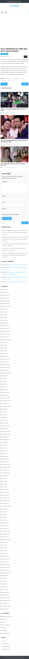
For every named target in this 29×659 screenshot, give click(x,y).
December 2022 (6, 331)
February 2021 (5, 392)
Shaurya (3, 80)
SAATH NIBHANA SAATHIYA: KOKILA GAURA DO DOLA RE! (13, 164)
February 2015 (5, 592)
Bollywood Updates (7, 616)
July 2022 (4, 345)
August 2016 (5, 542)
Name (4, 196)
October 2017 (5, 503)
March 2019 (5, 456)
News (3, 622)
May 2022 (4, 350)
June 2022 (4, 348)
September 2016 (6, 539)
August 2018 (5, 475)
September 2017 (6, 506)
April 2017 (4, 520)
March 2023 (5, 323)
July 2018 (4, 478)
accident (8, 78)
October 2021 (5, 370)
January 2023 (5, 328)
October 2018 (5, 470)
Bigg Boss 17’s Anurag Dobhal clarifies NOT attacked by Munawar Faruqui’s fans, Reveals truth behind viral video (15, 239)
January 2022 (5, 362)
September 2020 (6, 406)
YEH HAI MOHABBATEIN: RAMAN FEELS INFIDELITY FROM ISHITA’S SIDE (14, 141)
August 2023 (5, 309)
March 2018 (5, 489)
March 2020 (5, 423)
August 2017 (5, 509)
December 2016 (6, 531)
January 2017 (5, 528)
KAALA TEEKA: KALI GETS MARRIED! (16, 281)
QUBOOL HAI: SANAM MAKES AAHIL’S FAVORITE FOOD (13, 109)
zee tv (13, 80)
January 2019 (5, 462)
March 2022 (5, 356)
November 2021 (6, 367)
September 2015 (6, 573)
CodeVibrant (22, 657)
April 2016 (4, 553)
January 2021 (5, 395)
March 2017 (5, 523)
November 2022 (6, 334)
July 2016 (4, 545)
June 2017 (4, 514)
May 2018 (4, 484)
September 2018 (6, 473)
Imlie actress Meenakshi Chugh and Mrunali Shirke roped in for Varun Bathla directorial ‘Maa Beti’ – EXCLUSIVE (15, 255)
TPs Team (13, 144)
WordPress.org (6, 649)
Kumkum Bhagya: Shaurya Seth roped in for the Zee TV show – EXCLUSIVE (15, 244)
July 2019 (4, 445)
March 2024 (5, 292)
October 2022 (5, 337)
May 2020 (4, 417)
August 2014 (5, 609)
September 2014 (6, 606)
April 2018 (4, 486)
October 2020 (5, 403)
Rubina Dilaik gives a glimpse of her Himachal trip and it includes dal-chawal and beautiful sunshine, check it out (15, 232)
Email (4, 202)
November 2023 (6, 303)
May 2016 (4, 550)
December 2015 (6, 564)
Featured (4, 619)
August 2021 (5, 375)
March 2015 (5, 589)
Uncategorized (5, 633)
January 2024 (5, 298)
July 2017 (4, 511)
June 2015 (4, 581)
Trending (4, 630)
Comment (5, 181)
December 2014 (6, 598)
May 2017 (4, 517)
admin (12, 112)
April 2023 (4, 320)
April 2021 (4, 387)
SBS (23, 78)
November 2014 (6, 600)
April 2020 (4, 420)
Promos (4, 627)
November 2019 (6, 434)
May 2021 (4, 384)
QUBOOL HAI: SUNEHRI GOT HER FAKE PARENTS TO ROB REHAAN (5, 84)
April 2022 (4, 353)
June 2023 (4, 314)
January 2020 (5, 428)
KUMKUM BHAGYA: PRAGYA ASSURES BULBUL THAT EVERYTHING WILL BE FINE (25, 84)
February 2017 (5, 525)
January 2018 (5, 495)
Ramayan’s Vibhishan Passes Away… (17, 265)
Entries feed (5, 643)
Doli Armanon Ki (16, 78)
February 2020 (5, 425)
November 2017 (6, 500)
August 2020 (5, 409)
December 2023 (6, 301)
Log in (3, 641)
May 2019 (4, 450)
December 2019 (6, 431)
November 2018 (6, 467)
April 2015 (4, 586)
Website (4, 208)
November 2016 (6, 534)
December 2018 (6, 464)
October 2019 (5, 437)
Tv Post (14, 6)
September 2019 (6, 439)
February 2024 (5, 295)
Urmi (9, 80)
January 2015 (5, 595)
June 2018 (4, 481)
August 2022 (5, 342)
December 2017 (6, 498)
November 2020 (6, 400)
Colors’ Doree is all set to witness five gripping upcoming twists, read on (13, 249)
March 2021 (5, 389)
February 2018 (5, 492)
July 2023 (4, 312)
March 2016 (5, 556)
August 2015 (5, 575)
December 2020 (6, 398)
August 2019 (5, 442)
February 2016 (5, 559)
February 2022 (5, 359)
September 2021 (6, 373)
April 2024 (4, 289)
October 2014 (5, 603)
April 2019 (4, 453)
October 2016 (5, 536)
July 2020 (4, 412)
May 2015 (4, 584)
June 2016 (4, 548)
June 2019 (4, 448)
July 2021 (4, 378)
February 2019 (5, 459)
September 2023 (6, 306)
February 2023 (5, 325)
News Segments (4, 54)
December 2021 (6, 364)
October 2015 (5, 570)
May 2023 (4, 317)
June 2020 (4, 414)
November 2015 (6, 567)
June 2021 (4, 381)
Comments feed (6, 646)
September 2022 (6, 339)
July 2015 (4, 578)
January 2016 (5, 561)
